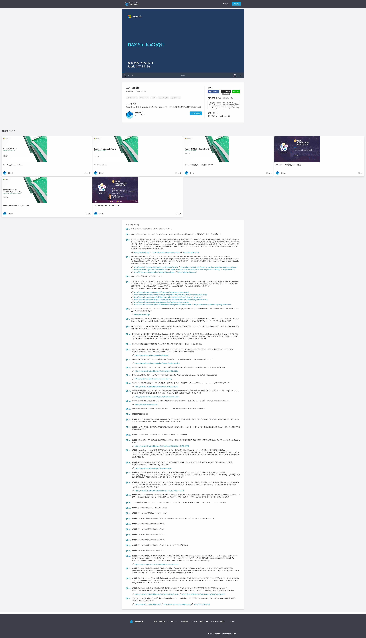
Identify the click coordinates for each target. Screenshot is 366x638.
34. (129, 524)
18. (129, 401)
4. (129, 257)
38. (129, 545)
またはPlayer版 (226, 94)
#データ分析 (163, 98)
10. (129, 334)
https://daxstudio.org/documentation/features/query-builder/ (157, 397)
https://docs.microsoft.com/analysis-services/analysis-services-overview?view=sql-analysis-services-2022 (171, 299)
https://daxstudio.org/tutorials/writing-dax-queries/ (153, 379)
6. (129, 282)
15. (129, 375)
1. (129, 229)
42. (129, 578)
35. (129, 529)
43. (129, 588)
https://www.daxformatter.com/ (146, 404)
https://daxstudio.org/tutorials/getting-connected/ (212, 304)
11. (129, 344)
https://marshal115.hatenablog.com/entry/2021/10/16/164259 (203, 594)
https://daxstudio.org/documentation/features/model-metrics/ (157, 363)
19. (129, 409)
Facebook (215, 91)
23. (129, 435)
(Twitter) (227, 91)
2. (129, 234)
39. (129, 551)
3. (129, 240)
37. (129, 540)
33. (129, 519)
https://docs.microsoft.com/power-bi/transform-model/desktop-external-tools (209, 267)
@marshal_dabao (140, 115)
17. (129, 391)
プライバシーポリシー (199, 621)
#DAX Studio (131, 98)
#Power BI (144, 98)
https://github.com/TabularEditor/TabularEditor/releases (154, 272)
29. (129, 495)
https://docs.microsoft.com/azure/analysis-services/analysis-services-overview (161, 302)
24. (129, 440)
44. (129, 598)
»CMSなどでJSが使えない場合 (224, 98)
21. (129, 419)
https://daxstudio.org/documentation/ (166, 252)
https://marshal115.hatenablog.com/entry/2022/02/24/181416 (157, 371)
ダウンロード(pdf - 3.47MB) (220, 116)
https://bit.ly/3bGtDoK (191, 252)
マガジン (233, 621)
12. (129, 349)
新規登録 (236, 4)
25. (129, 450)
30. (129, 503)
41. (129, 568)
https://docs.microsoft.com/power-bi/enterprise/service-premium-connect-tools (162, 304)
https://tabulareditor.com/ (186, 272)
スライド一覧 (195, 113)
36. (129, 535)
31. (129, 508)
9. (129, 326)
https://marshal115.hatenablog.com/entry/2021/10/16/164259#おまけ (159, 490)
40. (129, 556)
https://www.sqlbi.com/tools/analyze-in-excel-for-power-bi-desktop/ (195, 269)
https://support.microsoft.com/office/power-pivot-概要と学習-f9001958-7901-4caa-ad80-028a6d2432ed (171, 294)
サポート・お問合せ (218, 621)
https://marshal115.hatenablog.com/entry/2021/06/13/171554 (157, 594)
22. (129, 427)
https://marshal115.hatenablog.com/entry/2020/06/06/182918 (157, 386)
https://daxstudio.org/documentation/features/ (151, 269)
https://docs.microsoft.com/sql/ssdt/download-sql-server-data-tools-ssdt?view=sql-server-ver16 (168, 297)
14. (129, 367)
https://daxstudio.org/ (142, 252)
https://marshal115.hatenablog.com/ (148, 604)
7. (129, 309)
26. (129, 462)
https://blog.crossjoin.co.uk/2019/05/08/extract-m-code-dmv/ (157, 564)
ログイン (225, 4)
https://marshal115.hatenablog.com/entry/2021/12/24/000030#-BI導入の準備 (162, 446)
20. (129, 414)
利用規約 (184, 621)
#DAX (153, 98)
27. (129, 473)
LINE (237, 91)
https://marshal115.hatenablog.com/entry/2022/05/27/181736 (156, 267)
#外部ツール (175, 98)
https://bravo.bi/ (229, 269)
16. (129, 383)
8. (129, 319)
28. (129, 482)
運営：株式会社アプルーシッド (166, 621)
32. (129, 513)
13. (129, 360)
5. (129, 276)
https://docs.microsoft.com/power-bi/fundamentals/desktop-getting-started (161, 292)
